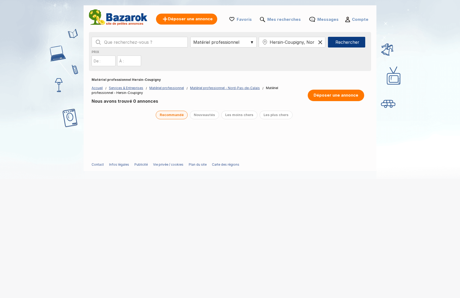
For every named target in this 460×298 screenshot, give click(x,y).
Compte (360, 19)
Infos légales (119, 164)
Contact (98, 164)
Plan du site (198, 164)
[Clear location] (320, 42)
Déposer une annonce (336, 95)
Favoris (244, 19)
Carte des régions (225, 164)
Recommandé (172, 115)
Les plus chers (276, 115)
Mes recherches (284, 19)
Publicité (141, 164)
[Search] (98, 42)
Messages (328, 19)
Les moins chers (239, 115)
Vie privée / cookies (168, 164)
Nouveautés (204, 115)
